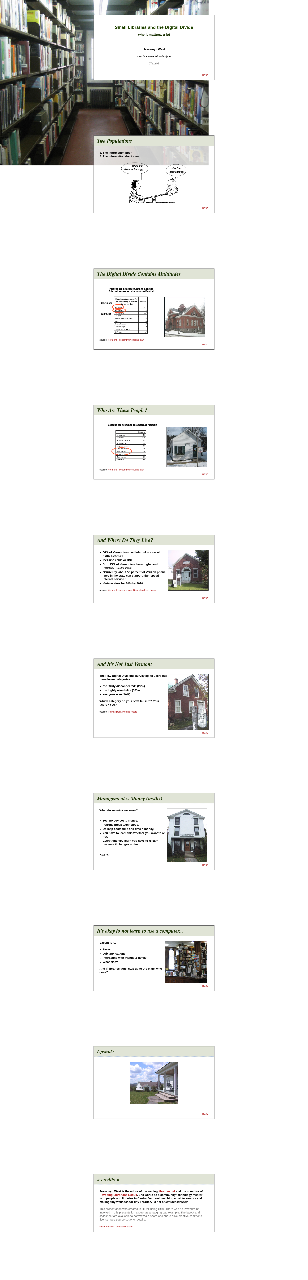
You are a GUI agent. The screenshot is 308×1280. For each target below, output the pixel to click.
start (154, 3)
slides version (106, 1226)
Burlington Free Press (144, 590)
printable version (124, 1226)
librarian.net (166, 1191)
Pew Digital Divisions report (122, 711)
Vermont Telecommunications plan (126, 339)
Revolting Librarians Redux (118, 1194)
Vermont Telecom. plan (120, 590)
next (205, 75)
